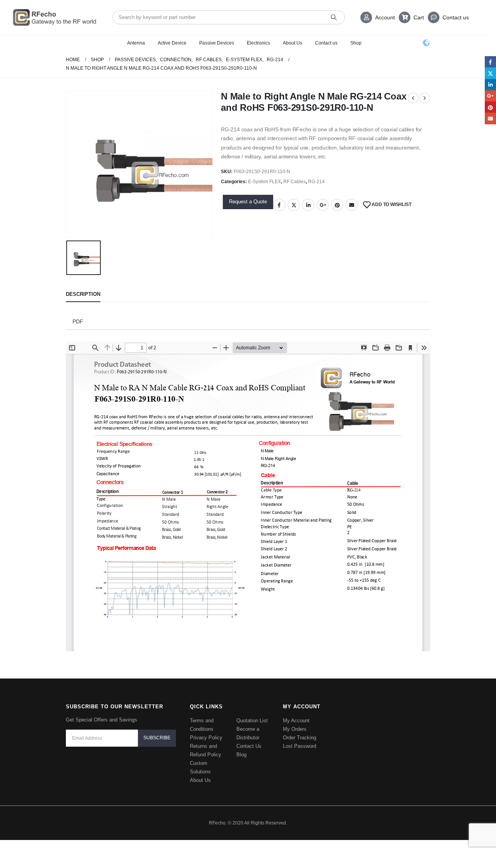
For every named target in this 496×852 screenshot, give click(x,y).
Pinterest (337, 205)
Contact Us (249, 746)
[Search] (333, 17)
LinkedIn (308, 205)
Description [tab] (83, 294)
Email (351, 205)
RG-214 (316, 181)
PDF (77, 321)
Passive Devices (216, 43)
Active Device (172, 43)
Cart (418, 17)
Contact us (456, 17)
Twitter (294, 205)
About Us (292, 43)
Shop (356, 43)
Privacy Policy (206, 737)
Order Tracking (299, 737)
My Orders (295, 729)
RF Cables (294, 181)
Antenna (136, 43)
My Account (296, 720)
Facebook (279, 205)
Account (385, 17)
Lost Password (299, 746)
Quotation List (252, 720)
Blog (241, 755)
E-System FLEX (264, 181)
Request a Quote (248, 201)
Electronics (258, 43)
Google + (323, 205)
